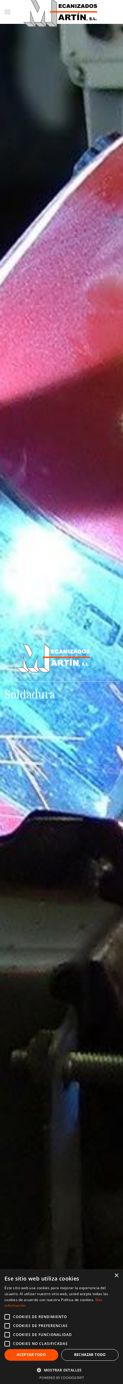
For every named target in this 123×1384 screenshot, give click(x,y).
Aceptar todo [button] (31, 1354)
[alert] (61, 1326)
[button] (61, 1370)
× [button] (116, 1275)
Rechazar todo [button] (90, 1354)
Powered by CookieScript (61, 1377)
